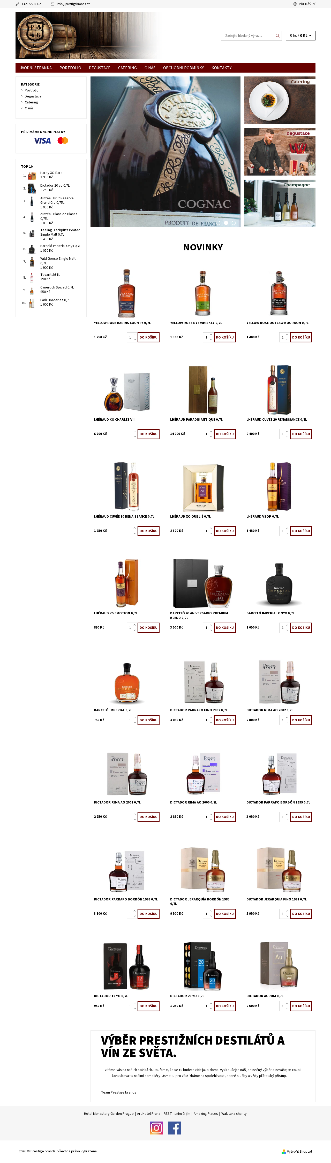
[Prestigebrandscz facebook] (174, 1128)
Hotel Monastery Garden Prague (109, 1114)
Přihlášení (307, 4)
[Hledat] (278, 36)
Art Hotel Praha (148, 1114)
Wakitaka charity (234, 1114)
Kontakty (221, 68)
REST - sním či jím (177, 1114)
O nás (150, 68)
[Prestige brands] (91, 35)
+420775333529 (32, 4)
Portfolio (70, 68)
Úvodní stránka (35, 68)
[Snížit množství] (136, 340)
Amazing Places (206, 1114)
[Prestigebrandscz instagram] (156, 1128)
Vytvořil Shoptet (299, 1151)
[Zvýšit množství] (136, 334)
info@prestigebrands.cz (73, 4)
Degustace (99, 68)
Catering (127, 68)
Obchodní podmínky (183, 68)
